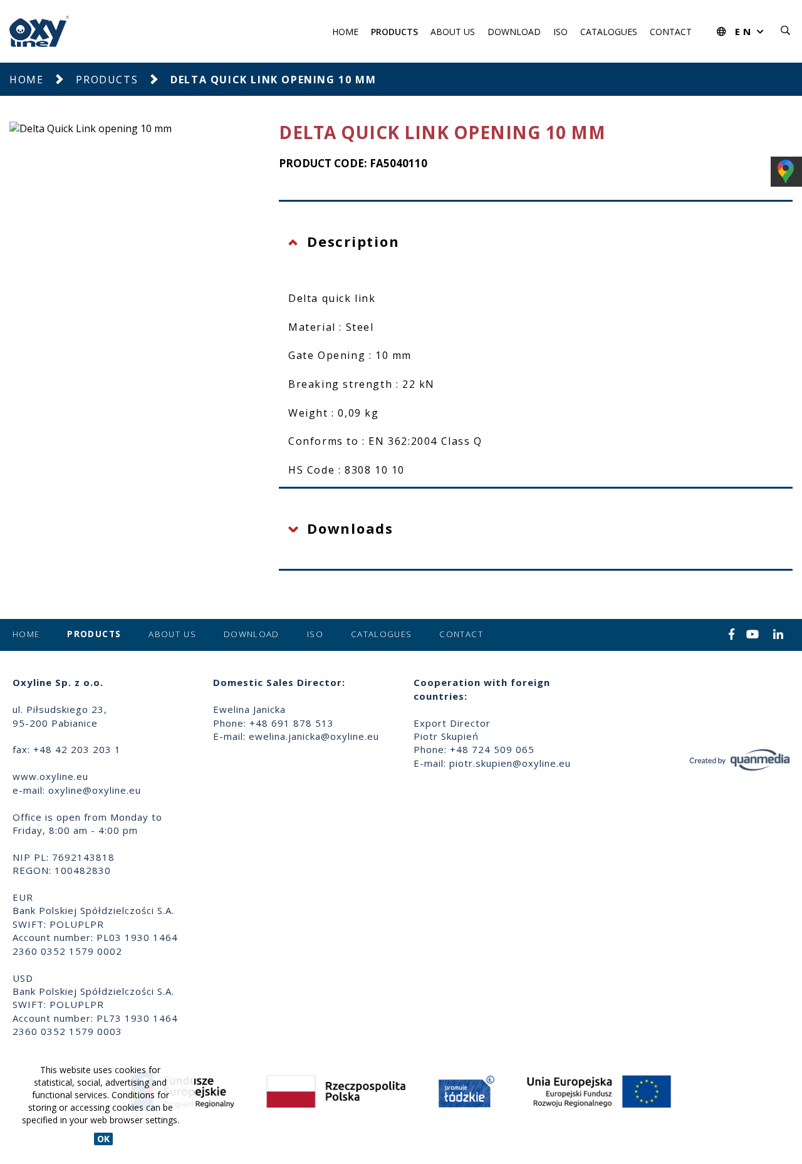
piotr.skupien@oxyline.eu (510, 763)
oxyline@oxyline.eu (94, 790)
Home (345, 32)
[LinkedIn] (778, 635)
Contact (671, 32)
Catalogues (608, 32)
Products (394, 32)
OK (103, 1139)
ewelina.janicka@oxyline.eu (314, 736)
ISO (560, 32)
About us (452, 32)
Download (514, 32)
